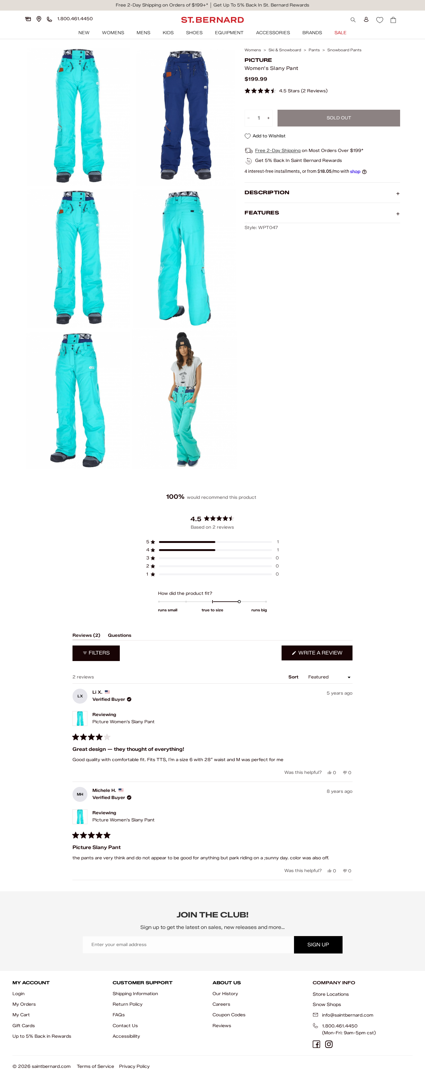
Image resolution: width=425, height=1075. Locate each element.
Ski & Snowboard (285, 50)
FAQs (119, 1015)
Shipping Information (135, 993)
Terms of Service (95, 1066)
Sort (294, 677)
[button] (286, 91)
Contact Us (125, 1025)
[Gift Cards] (28, 19)
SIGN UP (318, 945)
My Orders (24, 1004)
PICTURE (258, 60)
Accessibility (126, 1036)
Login (18, 993)
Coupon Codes (229, 1015)
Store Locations (331, 994)
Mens (143, 32)
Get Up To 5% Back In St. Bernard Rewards (261, 5)
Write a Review (325, 655)
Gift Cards (23, 1025)
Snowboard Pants (344, 50)
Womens (113, 32)
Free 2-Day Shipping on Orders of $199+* (162, 5)
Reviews (222, 1025)
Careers (221, 1004)
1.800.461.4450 (339, 1026)
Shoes (194, 32)
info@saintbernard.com (347, 1015)
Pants (314, 50)
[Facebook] (316, 1044)
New (84, 32)
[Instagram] (329, 1044)
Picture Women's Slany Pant (123, 721)
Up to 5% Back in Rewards (41, 1036)
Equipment (229, 32)
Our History (225, 993)
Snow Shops (327, 1004)
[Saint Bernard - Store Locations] (39, 19)
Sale (340, 32)
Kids (168, 32)
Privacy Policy (134, 1066)
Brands (312, 32)
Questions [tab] (119, 636)
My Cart (21, 1015)
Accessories (273, 32)
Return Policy (127, 1004)
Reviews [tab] (86, 636)
